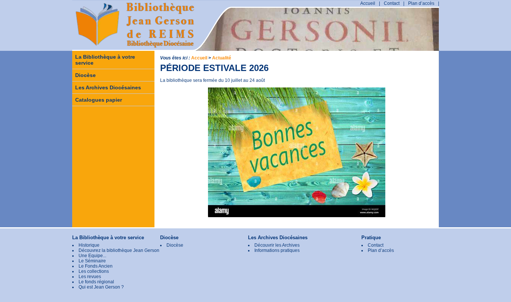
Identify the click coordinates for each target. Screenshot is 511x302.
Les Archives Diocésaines (108, 87)
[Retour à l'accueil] (109, 36)
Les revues (90, 276)
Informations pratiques (277, 250)
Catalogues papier (98, 100)
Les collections (94, 271)
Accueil (367, 3)
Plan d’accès (421, 3)
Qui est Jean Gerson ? (101, 287)
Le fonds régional (96, 281)
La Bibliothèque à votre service (105, 60)
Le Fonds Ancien (96, 266)
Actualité (221, 58)
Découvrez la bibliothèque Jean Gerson (119, 250)
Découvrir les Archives (277, 245)
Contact (392, 3)
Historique (89, 245)
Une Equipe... (92, 255)
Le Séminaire (92, 261)
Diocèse (85, 75)
